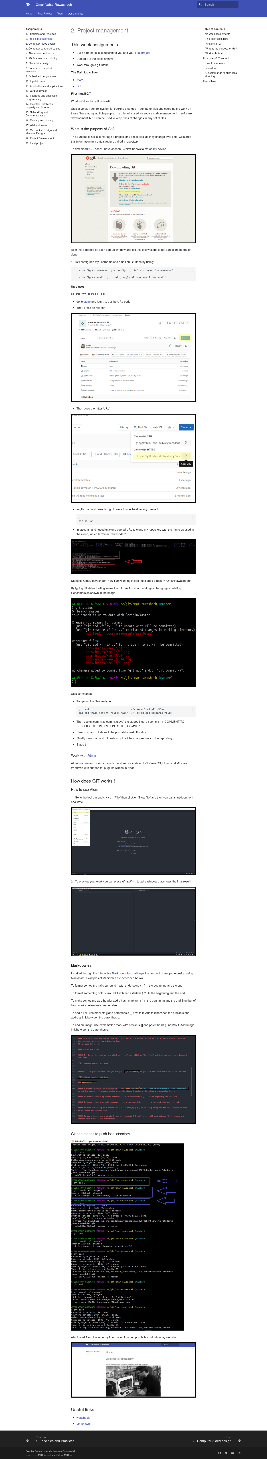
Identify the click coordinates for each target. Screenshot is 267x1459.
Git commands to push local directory (221, 74)
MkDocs (42, 1455)
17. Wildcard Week (36, 125)
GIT (78, 86)
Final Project (44, 13)
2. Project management (39, 38)
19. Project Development (40, 138)
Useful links (209, 81)
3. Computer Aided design (41, 43)
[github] (220, 1453)
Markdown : (212, 68)
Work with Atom (214, 53)
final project (142, 53)
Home (29, 13)
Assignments (75, 13)
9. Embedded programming (41, 76)
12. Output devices (36, 90)
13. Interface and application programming (42, 97)
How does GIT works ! (216, 58)
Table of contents (214, 28)
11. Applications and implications (44, 86)
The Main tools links (216, 38)
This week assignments (216, 33)
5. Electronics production (40, 53)
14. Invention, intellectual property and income (40, 105)
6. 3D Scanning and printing (42, 58)
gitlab (87, 301)
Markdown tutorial (124, 973)
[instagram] (239, 1453)
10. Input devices (35, 81)
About (60, 13)
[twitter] (226, 1453)
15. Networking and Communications (37, 113)
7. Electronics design (37, 63)
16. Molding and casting (39, 120)
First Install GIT (214, 43)
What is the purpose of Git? (221, 48)
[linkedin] (233, 1453)
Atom (79, 80)
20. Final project (35, 143)
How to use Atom (215, 63)
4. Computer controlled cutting (43, 48)
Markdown (83, 1424)
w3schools (83, 1417)
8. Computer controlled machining (39, 69)
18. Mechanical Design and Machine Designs (41, 131)
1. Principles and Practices (41, 33)
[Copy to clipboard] (192, 270)
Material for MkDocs (62, 1455)
